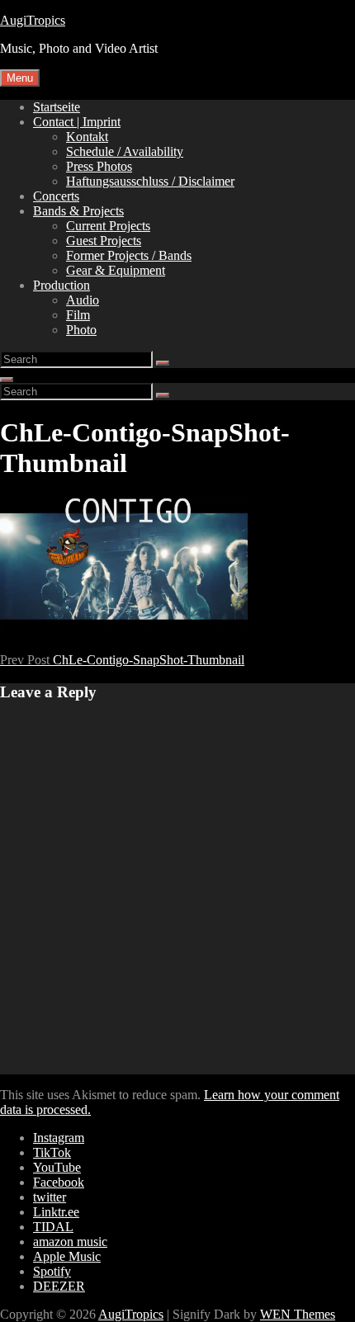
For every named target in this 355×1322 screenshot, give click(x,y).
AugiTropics (32, 20)
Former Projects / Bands (129, 255)
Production (61, 285)
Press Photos (99, 166)
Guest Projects (103, 241)
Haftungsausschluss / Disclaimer (150, 181)
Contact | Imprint (77, 122)
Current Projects (108, 226)
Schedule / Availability (124, 151)
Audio (82, 300)
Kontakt (87, 137)
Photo (81, 330)
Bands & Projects (78, 211)
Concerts (56, 196)
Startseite (56, 107)
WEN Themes (297, 1314)
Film (78, 315)
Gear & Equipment (115, 270)
